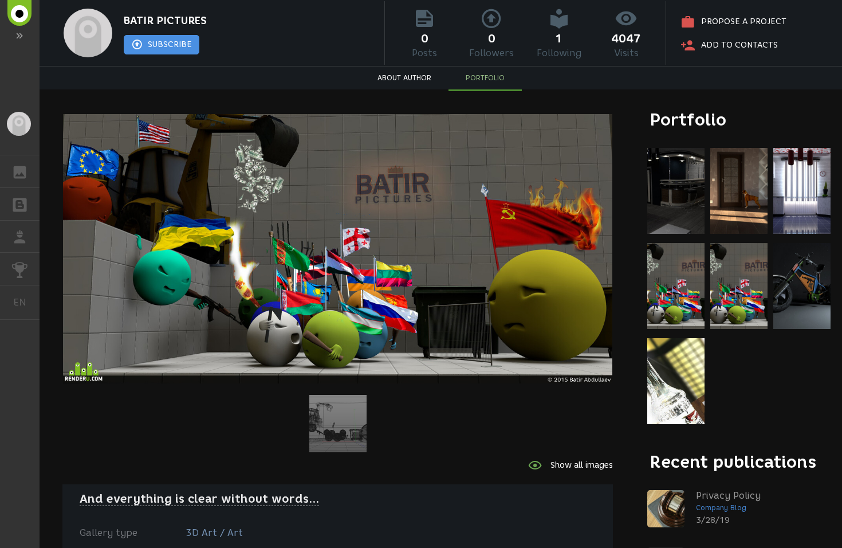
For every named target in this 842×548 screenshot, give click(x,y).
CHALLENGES (20, 269)
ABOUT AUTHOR (404, 77)
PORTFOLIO (485, 77)
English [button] (26, 302)
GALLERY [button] (20, 171)
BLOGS (20, 204)
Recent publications (733, 462)
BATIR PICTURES (165, 20)
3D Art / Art (214, 532)
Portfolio (688, 119)
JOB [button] (20, 237)
